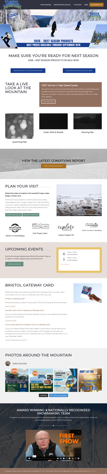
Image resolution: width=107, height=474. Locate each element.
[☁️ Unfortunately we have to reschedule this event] (17, 380)
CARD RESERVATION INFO (16, 340)
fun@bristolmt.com (67, 471)
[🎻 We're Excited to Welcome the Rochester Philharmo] (41, 380)
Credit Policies (82, 471)
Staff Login (91, 471)
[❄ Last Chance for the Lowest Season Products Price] (90, 380)
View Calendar (65, 264)
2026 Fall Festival (72, 254)
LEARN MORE (10, 321)
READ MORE (10, 306)
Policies (75, 471)
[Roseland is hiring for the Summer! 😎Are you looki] (65, 380)
